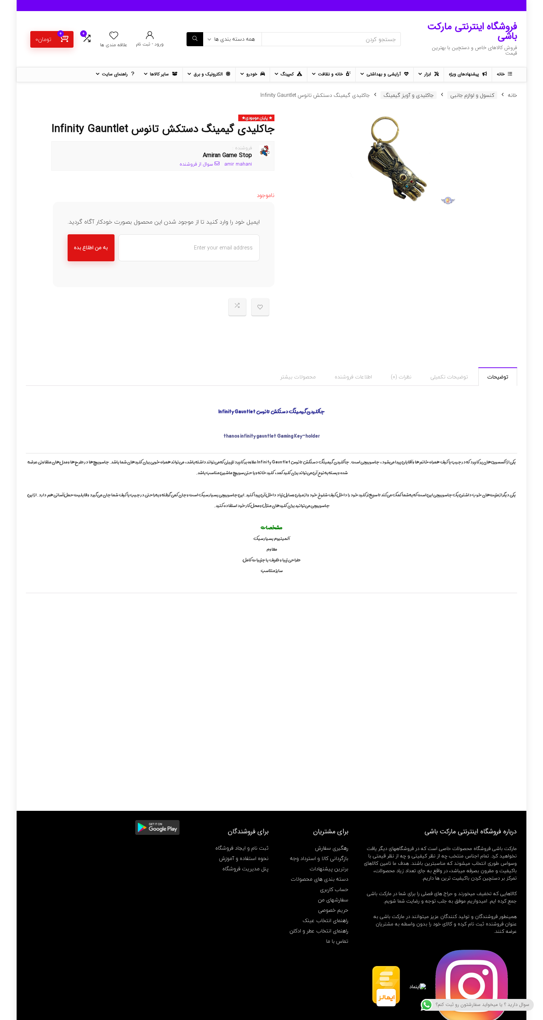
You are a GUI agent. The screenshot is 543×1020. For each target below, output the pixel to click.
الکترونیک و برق (209, 74)
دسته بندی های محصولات (319, 879)
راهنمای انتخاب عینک (325, 920)
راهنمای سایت (115, 74)
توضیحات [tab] (497, 376)
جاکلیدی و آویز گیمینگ (408, 95)
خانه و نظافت (331, 74)
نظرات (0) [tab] (401, 376)
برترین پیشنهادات (329, 868)
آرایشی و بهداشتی (384, 74)
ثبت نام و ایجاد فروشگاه (242, 848)
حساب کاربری (334, 889)
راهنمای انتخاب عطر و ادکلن (319, 930)
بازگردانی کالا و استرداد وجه (319, 858)
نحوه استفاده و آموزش (244, 858)
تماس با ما (337, 941)
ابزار (428, 74)
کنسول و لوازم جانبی (472, 95)
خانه (501, 74)
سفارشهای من (333, 899)
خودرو (252, 74)
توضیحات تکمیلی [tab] (449, 376)
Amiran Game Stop (227, 155)
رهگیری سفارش (331, 848)
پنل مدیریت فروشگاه (245, 868)
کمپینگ (288, 74)
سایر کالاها (160, 74)
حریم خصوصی (333, 910)
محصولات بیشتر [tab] (298, 376)
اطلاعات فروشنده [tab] (353, 376)
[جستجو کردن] (195, 39)
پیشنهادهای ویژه (465, 74)
